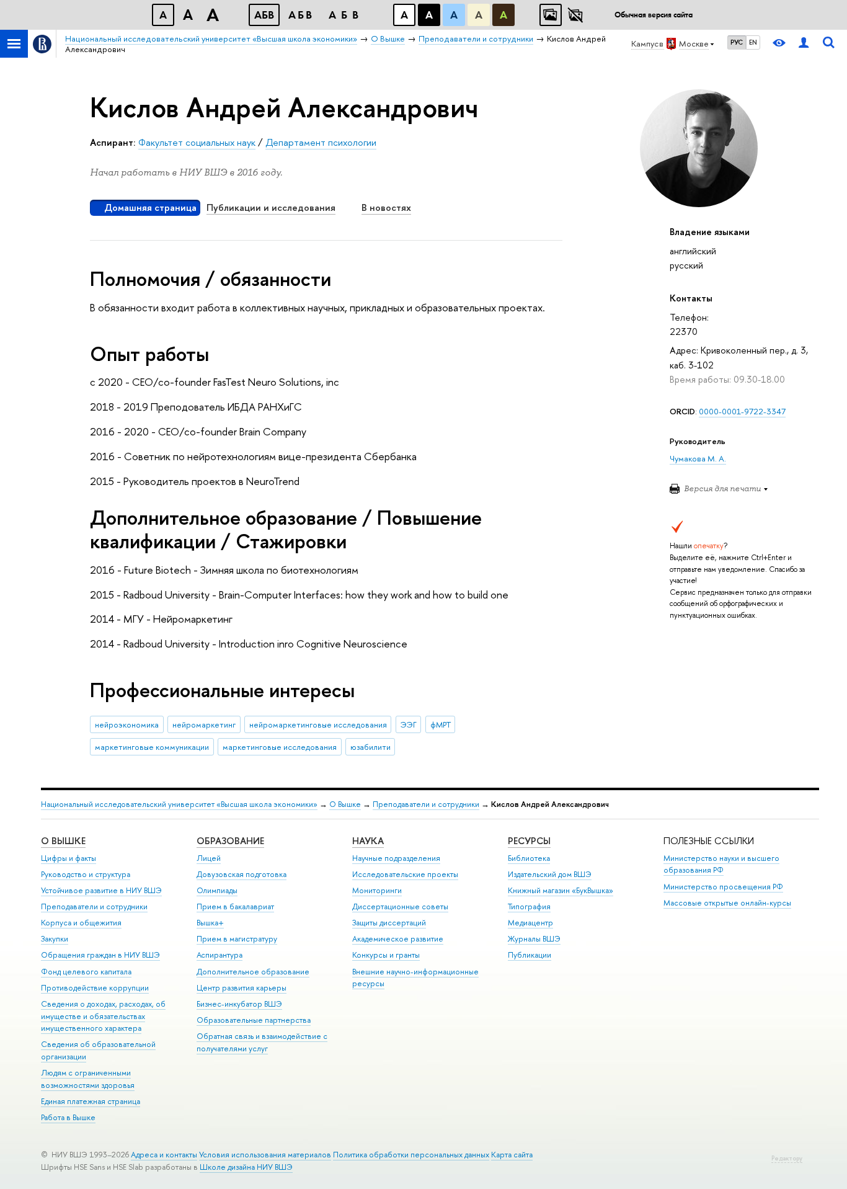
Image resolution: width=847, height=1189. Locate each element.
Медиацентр (530, 922)
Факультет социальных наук (196, 142)
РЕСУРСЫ (529, 840)
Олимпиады (217, 890)
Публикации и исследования (270, 207)
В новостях (386, 207)
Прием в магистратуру (237, 938)
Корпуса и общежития (81, 922)
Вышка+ (210, 922)
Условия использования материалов (265, 1154)
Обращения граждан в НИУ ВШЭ (100, 955)
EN (753, 42)
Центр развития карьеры (241, 987)
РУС (736, 42)
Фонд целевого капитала (86, 971)
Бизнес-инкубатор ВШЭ (239, 1004)
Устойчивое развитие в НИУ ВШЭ (101, 890)
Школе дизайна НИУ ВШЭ (246, 1167)
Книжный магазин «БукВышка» (560, 890)
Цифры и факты (68, 858)
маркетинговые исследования (280, 746)
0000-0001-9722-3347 (742, 411)
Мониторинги (377, 890)
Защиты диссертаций (389, 922)
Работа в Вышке (68, 1117)
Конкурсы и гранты (386, 955)
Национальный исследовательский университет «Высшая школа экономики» (179, 804)
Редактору (786, 1158)
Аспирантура (219, 955)
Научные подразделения (396, 858)
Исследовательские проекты (405, 874)
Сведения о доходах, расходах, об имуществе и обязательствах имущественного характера (103, 1016)
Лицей (209, 858)
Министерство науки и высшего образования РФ (721, 864)
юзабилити (370, 746)
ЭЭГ (409, 724)
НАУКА (368, 840)
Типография (529, 906)
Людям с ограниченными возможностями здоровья (88, 1078)
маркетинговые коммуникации (152, 746)
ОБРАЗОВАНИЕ (230, 840)
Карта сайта (512, 1154)
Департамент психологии (320, 142)
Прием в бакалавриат (235, 906)
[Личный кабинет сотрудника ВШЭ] (803, 44)
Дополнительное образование (253, 971)
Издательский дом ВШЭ (550, 874)
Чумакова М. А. (698, 458)
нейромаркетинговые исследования (318, 724)
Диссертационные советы (400, 906)
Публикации (529, 955)
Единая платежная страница (90, 1101)
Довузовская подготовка (241, 874)
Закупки (54, 938)
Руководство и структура (85, 874)
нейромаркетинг (204, 724)
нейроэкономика (127, 724)
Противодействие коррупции (95, 987)
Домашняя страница (150, 207)
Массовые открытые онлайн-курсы (727, 902)
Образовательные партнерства (254, 1020)
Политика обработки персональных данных (411, 1154)
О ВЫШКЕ (63, 840)
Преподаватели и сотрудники (426, 804)
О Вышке (345, 804)
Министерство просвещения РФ (723, 886)
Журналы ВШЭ (534, 938)
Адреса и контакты (164, 1154)
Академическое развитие (397, 938)
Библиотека (529, 858)
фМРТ (440, 724)
